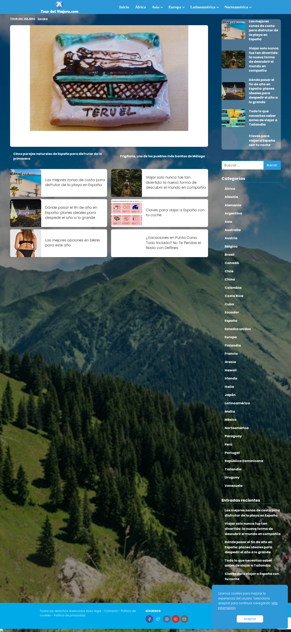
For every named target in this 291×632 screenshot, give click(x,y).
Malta (230, 411)
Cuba (229, 304)
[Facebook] (149, 619)
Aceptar (250, 619)
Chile (229, 271)
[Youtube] (176, 619)
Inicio (124, 7)
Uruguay (232, 477)
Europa (174, 7)
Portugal (232, 452)
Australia (233, 230)
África (140, 7)
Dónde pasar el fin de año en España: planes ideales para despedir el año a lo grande (248, 547)
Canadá (232, 263)
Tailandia (233, 469)
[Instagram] (167, 619)
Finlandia (233, 345)
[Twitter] (158, 619)
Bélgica (231, 246)
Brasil (229, 254)
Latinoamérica (202, 7)
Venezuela (233, 485)
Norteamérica (236, 7)
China (230, 279)
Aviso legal (93, 611)
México (231, 419)
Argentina (233, 213)
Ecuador (232, 312)
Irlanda (231, 378)
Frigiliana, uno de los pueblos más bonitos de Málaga (162, 156)
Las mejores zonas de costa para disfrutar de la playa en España (252, 513)
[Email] (184, 619)
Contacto (111, 611)
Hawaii (231, 370)
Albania (231, 197)
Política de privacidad (69, 615)
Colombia (233, 287)
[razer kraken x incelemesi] (145, 630)
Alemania (233, 205)
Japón (230, 395)
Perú (228, 444)
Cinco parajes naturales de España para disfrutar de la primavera (57, 156)
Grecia (230, 362)
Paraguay (233, 436)
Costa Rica (234, 296)
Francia (231, 353)
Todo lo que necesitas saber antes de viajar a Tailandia (248, 563)
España (231, 320)
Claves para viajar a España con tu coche (252, 576)
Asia (155, 7)
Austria (231, 238)
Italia (229, 386)
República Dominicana (244, 461)
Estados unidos (238, 329)
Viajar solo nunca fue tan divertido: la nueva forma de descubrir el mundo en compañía (253, 528)
